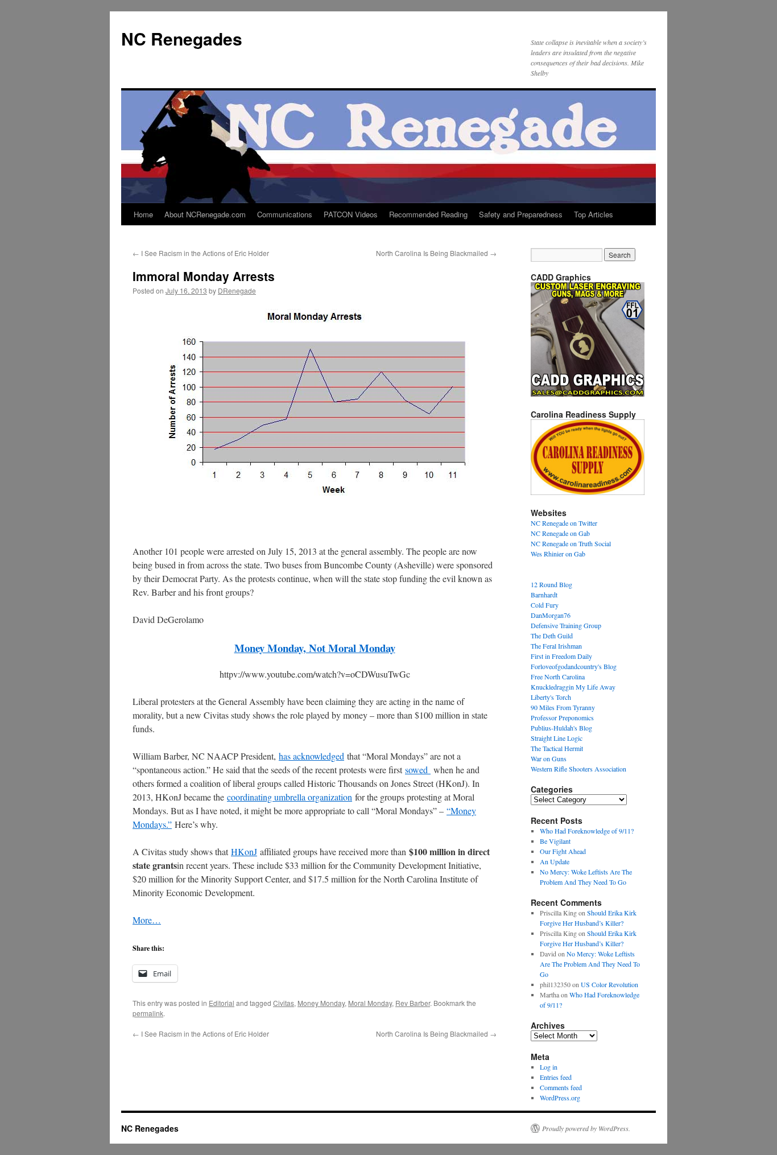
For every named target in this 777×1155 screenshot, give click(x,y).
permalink (148, 1013)
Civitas (283, 1003)
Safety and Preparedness (521, 214)
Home (143, 214)
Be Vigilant (555, 840)
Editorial (221, 1003)
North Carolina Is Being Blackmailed (436, 253)
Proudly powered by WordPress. (586, 1128)
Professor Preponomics (562, 717)
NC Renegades (181, 38)
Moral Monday (370, 1003)
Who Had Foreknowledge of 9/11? (587, 830)
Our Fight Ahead (563, 851)
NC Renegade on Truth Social (571, 543)
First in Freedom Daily (561, 656)
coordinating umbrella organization (289, 797)
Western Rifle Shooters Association (578, 768)
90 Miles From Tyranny (563, 707)
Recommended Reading (428, 214)
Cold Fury (545, 604)
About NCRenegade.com (205, 214)
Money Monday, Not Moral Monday (314, 647)
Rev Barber (412, 1003)
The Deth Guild (552, 635)
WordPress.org (560, 1097)
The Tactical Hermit (557, 748)
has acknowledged (311, 756)
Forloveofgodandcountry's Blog (574, 666)
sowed (418, 770)
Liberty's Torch (551, 697)
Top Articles (593, 214)
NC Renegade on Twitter (564, 522)
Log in (548, 1066)
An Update (554, 861)
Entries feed (556, 1077)
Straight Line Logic (556, 737)
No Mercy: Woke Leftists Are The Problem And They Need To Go (590, 964)
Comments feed (561, 1087)
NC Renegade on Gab (560, 533)
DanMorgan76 (551, 615)
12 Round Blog (551, 584)
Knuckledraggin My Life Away (573, 686)
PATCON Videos (351, 214)
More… (147, 920)
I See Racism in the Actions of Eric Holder (201, 253)
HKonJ (244, 851)
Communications (284, 214)
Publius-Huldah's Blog (561, 727)
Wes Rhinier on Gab (558, 553)
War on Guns (549, 758)
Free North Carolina (558, 676)
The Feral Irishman (556, 645)
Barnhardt (544, 594)
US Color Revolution (609, 984)
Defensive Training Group (566, 625)
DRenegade (237, 290)
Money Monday (321, 1003)
